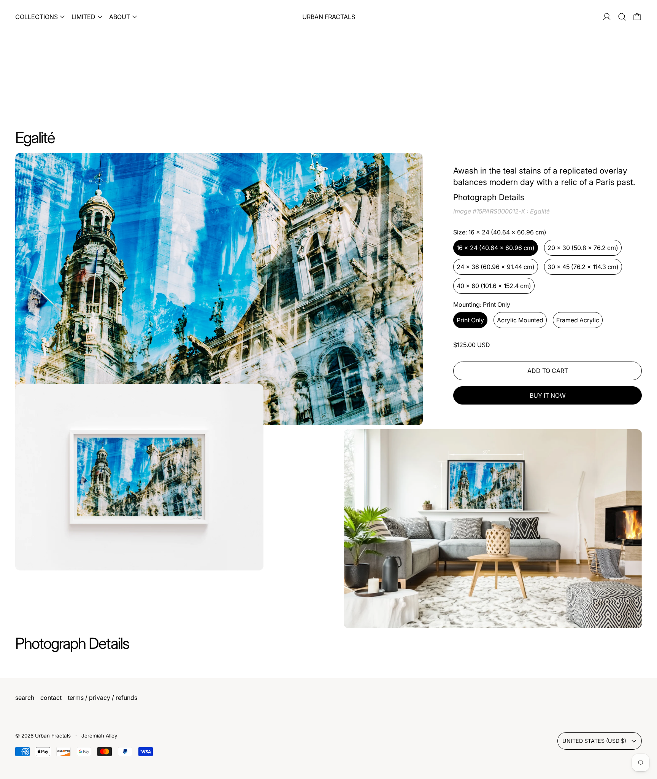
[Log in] (606, 16)
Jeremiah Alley (99, 736)
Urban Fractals (53, 736)
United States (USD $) (594, 741)
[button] (622, 16)
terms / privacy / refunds (102, 697)
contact (51, 697)
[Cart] (637, 16)
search (24, 697)
